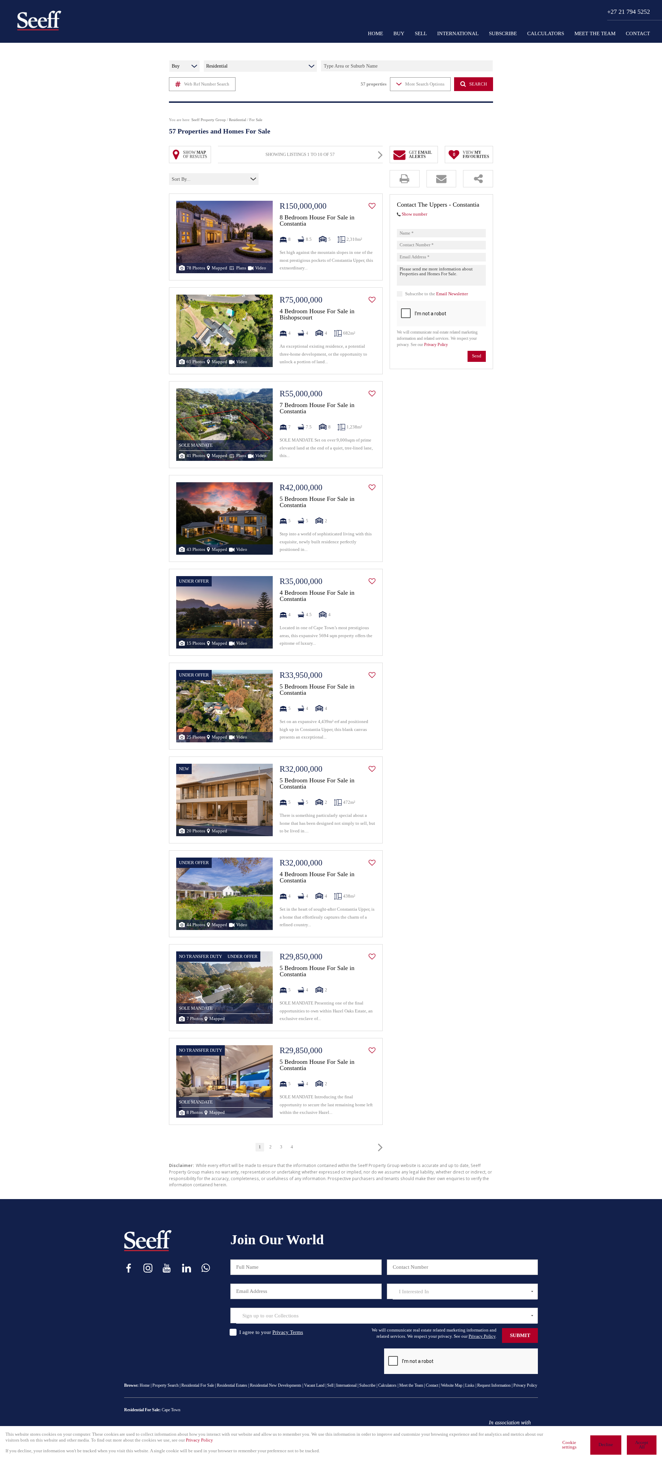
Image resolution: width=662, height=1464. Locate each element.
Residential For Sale (197, 1385)
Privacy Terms (287, 1332)
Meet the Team (411, 1385)
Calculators (387, 1385)
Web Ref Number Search (206, 84)
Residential (237, 120)
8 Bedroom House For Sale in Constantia (317, 220)
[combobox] (201, 179)
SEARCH (478, 84)
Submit (520, 1335)
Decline (606, 1444)
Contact (432, 1385)
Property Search (165, 1385)
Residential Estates (232, 1385)
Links (469, 1385)
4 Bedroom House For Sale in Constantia (317, 596)
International (346, 1385)
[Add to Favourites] (372, 205)
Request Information (494, 1385)
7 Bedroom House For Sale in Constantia (317, 408)
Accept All (641, 1445)
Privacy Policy (436, 345)
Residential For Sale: (142, 1409)
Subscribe (367, 1385)
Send (476, 356)
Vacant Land (314, 1385)
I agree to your (271, 1332)
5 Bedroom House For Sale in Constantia (317, 502)
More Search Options (424, 84)
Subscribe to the (436, 293)
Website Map (451, 1385)
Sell (330, 1385)
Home (145, 1385)
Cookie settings (569, 1445)
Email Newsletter (452, 293)
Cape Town (171, 1409)
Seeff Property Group (208, 120)
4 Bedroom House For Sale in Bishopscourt (317, 314)
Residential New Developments (275, 1385)
